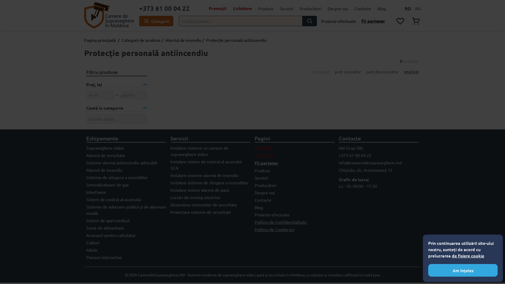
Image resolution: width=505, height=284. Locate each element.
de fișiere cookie (468, 255)
